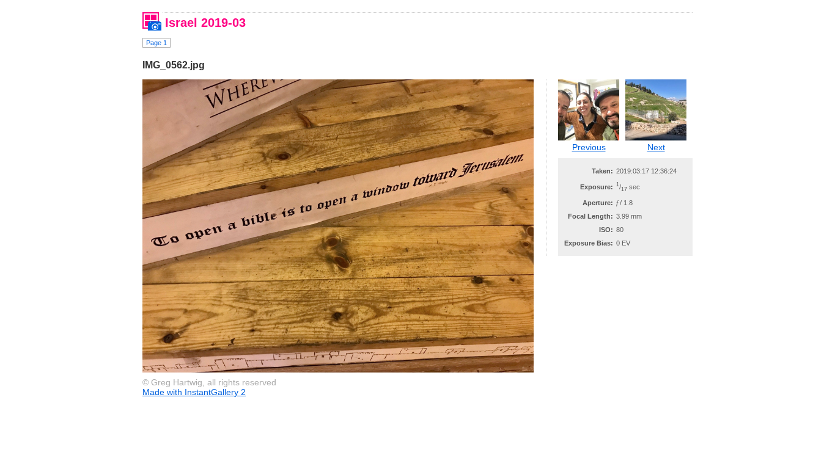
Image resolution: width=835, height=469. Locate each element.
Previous (589, 147)
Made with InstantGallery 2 (194, 392)
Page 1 (156, 42)
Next (656, 147)
